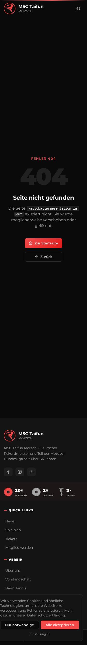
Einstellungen (40, 634)
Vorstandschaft (18, 579)
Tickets (11, 539)
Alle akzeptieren (60, 625)
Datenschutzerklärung (46, 615)
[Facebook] (8, 472)
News (9, 521)
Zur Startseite (46, 243)
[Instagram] (19, 472)
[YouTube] (31, 472)
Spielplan (13, 530)
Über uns (13, 570)
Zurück (46, 257)
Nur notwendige (19, 625)
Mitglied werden (19, 547)
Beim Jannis (15, 588)
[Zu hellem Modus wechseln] (78, 8)
